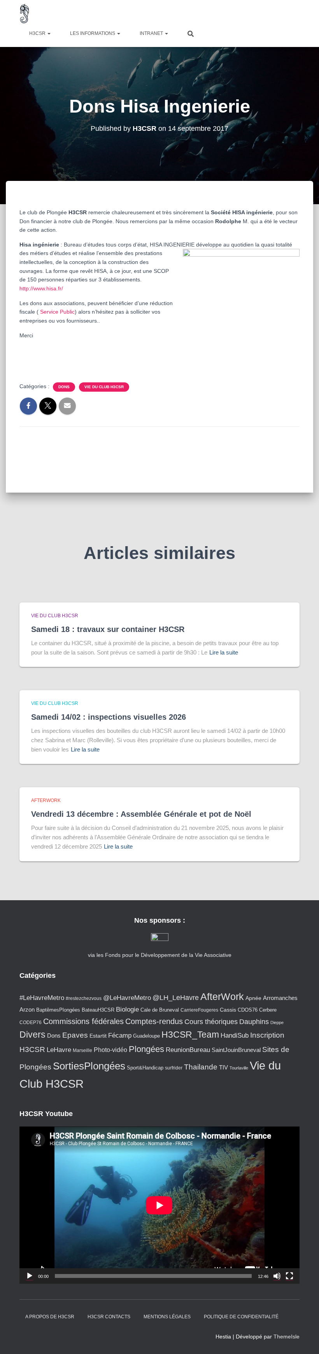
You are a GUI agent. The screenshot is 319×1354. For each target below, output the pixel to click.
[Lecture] (29, 1276)
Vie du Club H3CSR (104, 387)
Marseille (82, 1050)
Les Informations (93, 33)
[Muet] (277, 1276)
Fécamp (119, 1035)
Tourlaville (239, 1068)
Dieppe (277, 1022)
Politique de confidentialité (241, 1316)
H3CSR (38, 33)
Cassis (228, 1010)
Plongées (146, 1049)
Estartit (98, 1036)
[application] (159, 1205)
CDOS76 (248, 1010)
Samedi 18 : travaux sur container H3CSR (107, 629)
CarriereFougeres (199, 1009)
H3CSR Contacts (109, 1316)
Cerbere (268, 1010)
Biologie (127, 1009)
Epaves (75, 1035)
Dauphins (254, 1022)
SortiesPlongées (89, 1066)
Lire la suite (223, 652)
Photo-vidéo (110, 1049)
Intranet (152, 33)
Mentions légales (167, 1316)
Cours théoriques (211, 1022)
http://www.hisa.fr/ (41, 288)
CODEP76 (30, 1022)
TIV (223, 1067)
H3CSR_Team (190, 1034)
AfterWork (46, 800)
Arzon (27, 1009)
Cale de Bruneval (159, 1010)
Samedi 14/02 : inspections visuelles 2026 (108, 717)
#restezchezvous (84, 998)
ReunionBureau (188, 1050)
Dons (64, 387)
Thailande (200, 1067)
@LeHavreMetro (127, 998)
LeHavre (59, 1050)
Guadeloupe (146, 1036)
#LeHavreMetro (41, 998)
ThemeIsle (286, 1336)
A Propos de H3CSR (49, 1316)
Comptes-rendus (154, 1021)
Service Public (57, 312)
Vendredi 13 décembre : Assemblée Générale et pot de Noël (141, 814)
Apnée (253, 998)
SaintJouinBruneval (236, 1050)
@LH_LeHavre (175, 998)
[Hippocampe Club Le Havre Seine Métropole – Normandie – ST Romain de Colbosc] (25, 13)
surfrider (173, 1067)
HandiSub (235, 1035)
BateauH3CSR (98, 1010)
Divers (32, 1034)
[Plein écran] (289, 1276)
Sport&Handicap (145, 1068)
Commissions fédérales (83, 1021)
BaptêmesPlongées (58, 1010)
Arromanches (280, 998)
